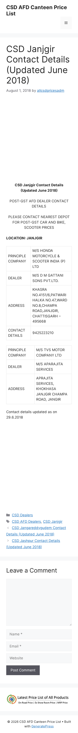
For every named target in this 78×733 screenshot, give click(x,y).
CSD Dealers (22, 515)
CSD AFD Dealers (26, 521)
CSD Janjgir (52, 521)
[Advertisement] (39, 140)
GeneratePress (42, 726)
